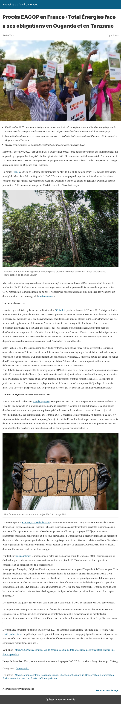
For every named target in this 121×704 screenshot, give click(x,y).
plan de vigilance (41, 401)
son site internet (23, 555)
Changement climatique (72, 675)
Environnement (10, 678)
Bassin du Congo (49, 675)
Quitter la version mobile (60, 699)
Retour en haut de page (107, 690)
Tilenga (16, 171)
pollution (52, 678)
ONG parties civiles (12, 634)
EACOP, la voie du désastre (36, 522)
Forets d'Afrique (39, 678)
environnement (45, 296)
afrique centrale (31, 675)
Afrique (18, 675)
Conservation (22, 668)
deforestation (107, 675)
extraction (24, 678)
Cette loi (60, 310)
